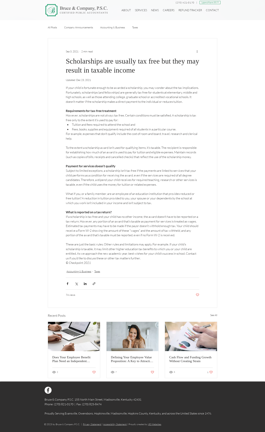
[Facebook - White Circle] (48, 390)
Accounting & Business (112, 27)
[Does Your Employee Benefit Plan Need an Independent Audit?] (74, 336)
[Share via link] (94, 283)
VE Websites (154, 424)
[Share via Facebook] (67, 283)
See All (213, 315)
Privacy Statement (92, 424)
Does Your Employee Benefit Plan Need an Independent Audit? (71, 359)
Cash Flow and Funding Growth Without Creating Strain (190, 359)
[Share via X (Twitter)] (76, 283)
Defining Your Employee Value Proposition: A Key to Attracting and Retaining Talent (132, 359)
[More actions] (197, 51)
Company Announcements (78, 27)
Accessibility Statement (115, 424)
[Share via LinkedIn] (85, 283)
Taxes (135, 27)
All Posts (52, 27)
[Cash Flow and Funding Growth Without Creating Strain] (191, 336)
